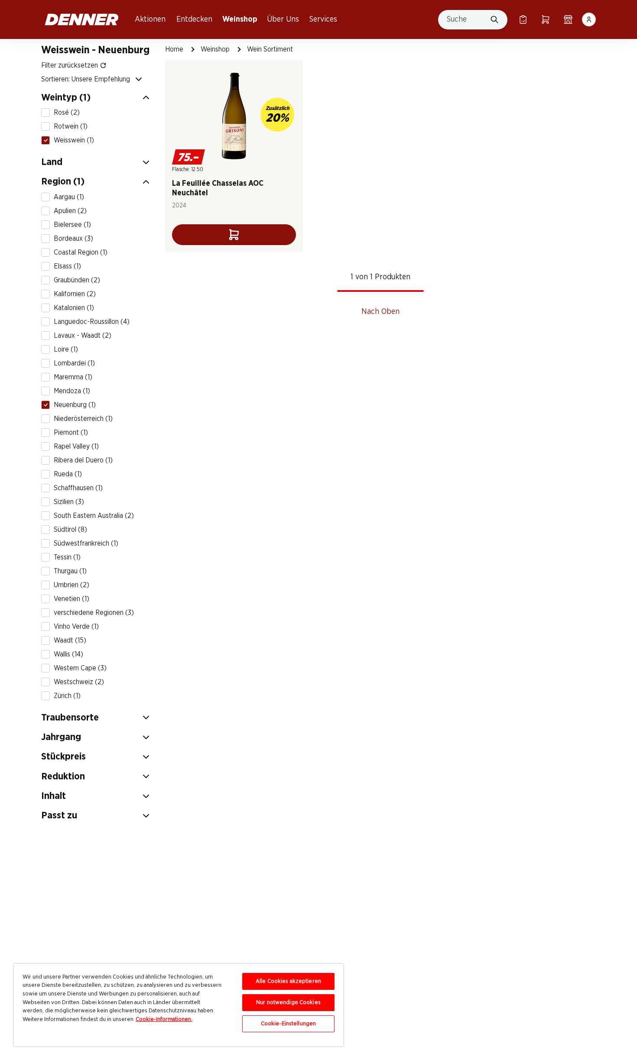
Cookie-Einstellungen (288, 1024)
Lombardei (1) (74, 363)
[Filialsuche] (568, 19)
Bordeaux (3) (73, 238)
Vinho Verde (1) (76, 626)
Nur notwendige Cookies (288, 1002)
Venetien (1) (71, 598)
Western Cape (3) (80, 668)
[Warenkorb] (545, 19)
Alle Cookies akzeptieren (288, 981)
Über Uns (283, 19)
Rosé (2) (67, 112)
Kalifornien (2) (75, 294)
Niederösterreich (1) (83, 418)
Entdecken (194, 19)
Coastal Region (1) (80, 252)
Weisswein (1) (74, 140)
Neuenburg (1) (75, 404)
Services (323, 19)
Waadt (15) (70, 640)
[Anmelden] (589, 19)
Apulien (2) (70, 210)
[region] (178, 1005)
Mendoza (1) (72, 391)
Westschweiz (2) (79, 682)
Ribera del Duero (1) (83, 460)
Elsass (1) (67, 266)
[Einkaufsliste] (523, 19)
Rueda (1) (68, 474)
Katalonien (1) (74, 307)
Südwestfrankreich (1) (86, 543)
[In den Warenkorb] (234, 234)
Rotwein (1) (71, 126)
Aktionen (150, 19)
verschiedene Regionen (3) (94, 612)
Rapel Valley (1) (76, 446)
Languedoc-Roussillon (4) (92, 321)
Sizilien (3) (69, 501)
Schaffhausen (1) (78, 488)
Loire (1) (66, 349)
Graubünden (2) (77, 280)
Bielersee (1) (72, 224)
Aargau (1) (69, 197)
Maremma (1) (73, 377)
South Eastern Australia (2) (94, 515)
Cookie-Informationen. (164, 1019)
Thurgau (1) (70, 571)
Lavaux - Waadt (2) (82, 335)
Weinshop (239, 19)
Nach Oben (380, 312)
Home (174, 49)
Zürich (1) (67, 695)
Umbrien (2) (71, 585)
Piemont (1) (71, 432)
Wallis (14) (68, 654)
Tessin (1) (67, 557)
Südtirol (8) (70, 529)
